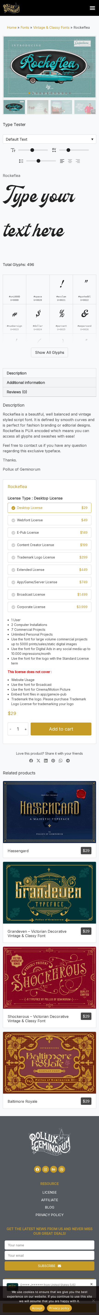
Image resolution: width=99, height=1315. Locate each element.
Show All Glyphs (49, 352)
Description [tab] (16, 373)
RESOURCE (49, 1183)
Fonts (24, 27)
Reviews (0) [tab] (17, 392)
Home (12, 27)
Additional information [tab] (26, 382)
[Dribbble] (61, 1169)
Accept (37, 1308)
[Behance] (53, 1169)
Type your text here (38, 214)
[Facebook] (37, 1169)
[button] (92, 8)
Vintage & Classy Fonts (51, 27)
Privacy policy (59, 1308)
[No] (93, 1300)
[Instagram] (45, 1169)
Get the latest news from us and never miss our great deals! (50, 1231)
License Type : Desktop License (35, 498)
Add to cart (61, 729)
